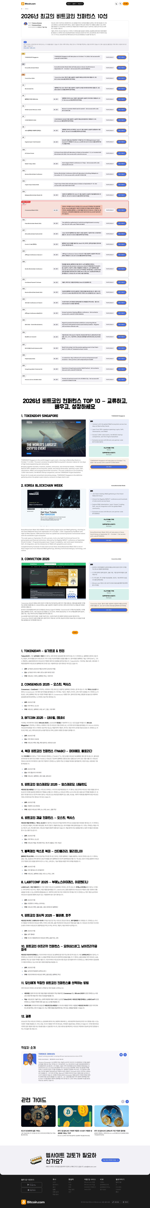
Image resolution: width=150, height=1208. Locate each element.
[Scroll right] (127, 1101)
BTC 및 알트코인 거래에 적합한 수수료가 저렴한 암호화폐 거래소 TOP (75, 1132)
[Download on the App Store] (31, 1190)
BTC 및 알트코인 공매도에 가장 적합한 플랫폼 (109, 1131)
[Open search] (120, 3)
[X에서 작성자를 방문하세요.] (125, 1054)
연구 (69, 1192)
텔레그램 (118, 1182)
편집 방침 (26, 48)
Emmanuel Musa (36, 25)
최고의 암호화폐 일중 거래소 (30, 1131)
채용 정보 (56, 1194)
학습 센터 (71, 1189)
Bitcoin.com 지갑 (89, 1184)
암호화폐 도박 (104, 1184)
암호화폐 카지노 (105, 1187)
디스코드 (118, 1187)
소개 (54, 1182)
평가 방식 (103, 1189)
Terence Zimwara (37, 23)
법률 (54, 1189)
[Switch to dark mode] (116, 3)
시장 (69, 1184)
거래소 (102, 1182)
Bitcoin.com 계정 (89, 1182)
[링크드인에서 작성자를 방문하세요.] (121, 1054)
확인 (117, 1192)
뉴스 (69, 1182)
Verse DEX (87, 1189)
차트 (69, 1187)
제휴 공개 (32, 48)
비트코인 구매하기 (90, 1187)
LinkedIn (118, 1189)
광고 (54, 1187)
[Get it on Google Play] (31, 1184)
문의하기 (55, 1184)
